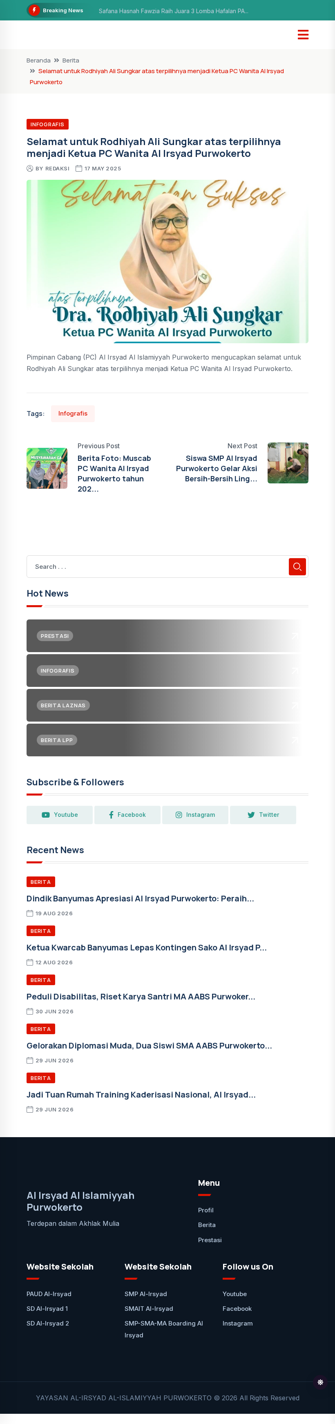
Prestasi (210, 1240)
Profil (206, 1210)
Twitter (269, 814)
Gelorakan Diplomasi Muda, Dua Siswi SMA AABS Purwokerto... (149, 1045)
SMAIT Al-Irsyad (149, 1308)
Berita (71, 60)
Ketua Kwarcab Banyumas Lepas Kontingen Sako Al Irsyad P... (147, 947)
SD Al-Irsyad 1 (47, 1308)
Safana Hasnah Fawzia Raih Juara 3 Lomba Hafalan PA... (173, 10)
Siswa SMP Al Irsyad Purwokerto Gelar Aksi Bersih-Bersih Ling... (216, 468)
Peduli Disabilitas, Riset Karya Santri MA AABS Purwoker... (141, 996)
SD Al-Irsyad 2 (48, 1323)
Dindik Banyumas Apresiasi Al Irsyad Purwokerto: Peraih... (140, 898)
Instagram (200, 814)
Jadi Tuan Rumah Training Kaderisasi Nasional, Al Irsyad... (141, 1094)
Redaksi (57, 168)
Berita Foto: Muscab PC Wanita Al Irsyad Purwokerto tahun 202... (114, 473)
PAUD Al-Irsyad (49, 1294)
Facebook (132, 814)
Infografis (48, 124)
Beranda (39, 60)
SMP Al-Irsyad (146, 1294)
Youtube (66, 814)
